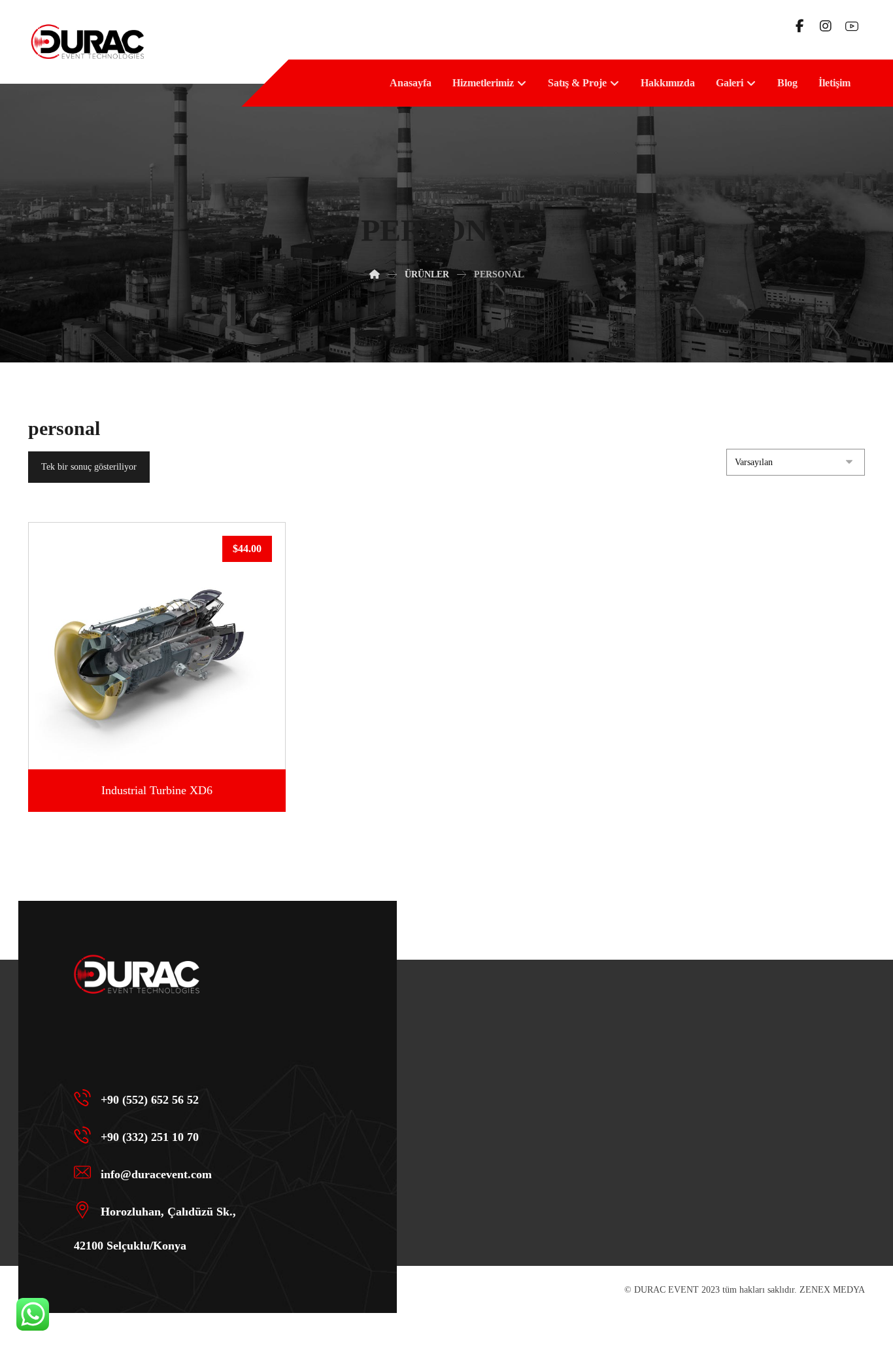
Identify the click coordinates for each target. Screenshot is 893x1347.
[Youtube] (852, 26)
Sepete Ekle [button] (165, 732)
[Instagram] (826, 26)
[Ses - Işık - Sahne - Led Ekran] (87, 42)
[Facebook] (799, 26)
